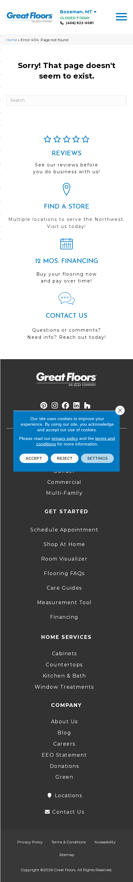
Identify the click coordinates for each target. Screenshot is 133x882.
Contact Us (67, 812)
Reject (64, 458)
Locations (67, 795)
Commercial (64, 482)
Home (11, 39)
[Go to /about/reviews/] (66, 157)
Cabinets (64, 653)
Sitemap (66, 854)
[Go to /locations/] (66, 209)
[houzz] (87, 406)
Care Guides (64, 588)
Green (64, 777)
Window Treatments (64, 687)
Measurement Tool (64, 602)
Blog (64, 733)
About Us (64, 722)
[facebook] (65, 406)
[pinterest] (44, 406)
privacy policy (65, 438)
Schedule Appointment (64, 530)
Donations (64, 766)
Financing (64, 617)
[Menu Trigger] (121, 16)
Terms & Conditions (68, 842)
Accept (34, 458)
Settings (97, 458)
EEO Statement (64, 755)
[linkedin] (76, 406)
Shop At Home (64, 544)
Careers (64, 744)
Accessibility (105, 842)
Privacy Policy (30, 842)
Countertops (64, 665)
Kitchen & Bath (64, 676)
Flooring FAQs (64, 573)
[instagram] (54, 406)
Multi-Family (64, 493)
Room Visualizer (64, 559)
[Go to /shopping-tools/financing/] (66, 263)
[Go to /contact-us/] (66, 319)
